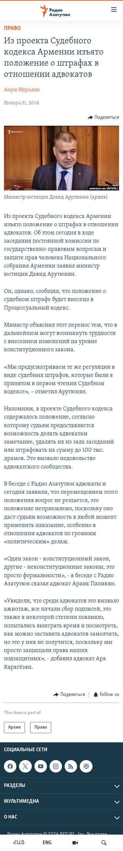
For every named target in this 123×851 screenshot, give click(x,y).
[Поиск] (104, 843)
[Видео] (75, 843)
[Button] (103, 117)
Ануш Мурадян (22, 90)
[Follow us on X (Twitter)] (25, 766)
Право (12, 29)
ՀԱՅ (19, 842)
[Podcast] (86, 766)
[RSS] (71, 766)
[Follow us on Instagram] (56, 766)
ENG (47, 842)
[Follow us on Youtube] (40, 766)
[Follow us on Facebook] (10, 766)
